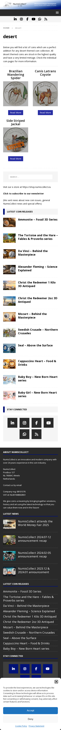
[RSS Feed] (45, 19)
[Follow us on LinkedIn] (15, 19)
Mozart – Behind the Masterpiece (32, 315)
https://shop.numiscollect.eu (37, 186)
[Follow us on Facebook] (27, 19)
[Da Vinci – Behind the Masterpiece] (9, 254)
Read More (15, 112)
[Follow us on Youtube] (33, 19)
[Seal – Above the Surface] (9, 348)
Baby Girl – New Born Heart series (37, 394)
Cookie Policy (21, 726)
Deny (30, 719)
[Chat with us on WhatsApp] (39, 19)
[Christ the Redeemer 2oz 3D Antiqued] (9, 301)
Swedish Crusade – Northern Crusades (38, 331)
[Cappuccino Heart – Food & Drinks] (9, 364)
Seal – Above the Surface (35, 345)
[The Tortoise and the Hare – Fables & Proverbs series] (9, 238)
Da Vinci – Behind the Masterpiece (33, 252)
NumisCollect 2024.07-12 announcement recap (34, 538)
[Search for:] (30, 177)
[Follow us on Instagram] (21, 19)
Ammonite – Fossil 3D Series (37, 219)
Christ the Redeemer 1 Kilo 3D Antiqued (37, 284)
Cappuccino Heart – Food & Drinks (37, 362)
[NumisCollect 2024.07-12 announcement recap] (9, 540)
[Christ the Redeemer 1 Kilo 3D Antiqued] (9, 285)
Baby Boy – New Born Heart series (38, 378)
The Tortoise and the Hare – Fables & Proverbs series (38, 237)
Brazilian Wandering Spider (15, 74)
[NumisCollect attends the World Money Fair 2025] (9, 524)
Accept (30, 710)
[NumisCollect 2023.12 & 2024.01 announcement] (9, 571)
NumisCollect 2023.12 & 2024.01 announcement (34, 570)
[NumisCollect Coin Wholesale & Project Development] (30, 7)
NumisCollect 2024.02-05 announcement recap (34, 554)
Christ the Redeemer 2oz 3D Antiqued (37, 300)
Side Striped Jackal (15, 122)
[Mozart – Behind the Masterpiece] (9, 316)
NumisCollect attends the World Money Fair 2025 (35, 523)
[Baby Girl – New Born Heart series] (9, 395)
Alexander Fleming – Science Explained (37, 268)
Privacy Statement (36, 726)
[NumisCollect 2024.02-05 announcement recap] (9, 555)
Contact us (8, 485)
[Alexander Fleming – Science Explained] (9, 269)
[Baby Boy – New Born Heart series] (9, 379)
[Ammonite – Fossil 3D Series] (9, 222)
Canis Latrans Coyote (45, 73)
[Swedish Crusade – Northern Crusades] (9, 332)
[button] (56, 681)
